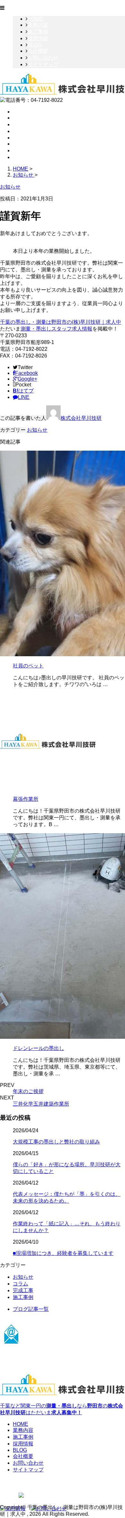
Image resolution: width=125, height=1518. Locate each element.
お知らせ (37, 430)
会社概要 (38, 51)
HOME (35, 19)
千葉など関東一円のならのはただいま (61, 1409)
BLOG (35, 45)
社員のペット (28, 665)
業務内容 (38, 25)
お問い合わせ (43, 57)
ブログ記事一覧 (31, 1309)
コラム (20, 1283)
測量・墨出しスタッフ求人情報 (56, 328)
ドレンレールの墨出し (38, 1048)
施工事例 (38, 31)
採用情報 (38, 38)
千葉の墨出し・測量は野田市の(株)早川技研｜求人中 (60, 322)
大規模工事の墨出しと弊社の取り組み (56, 1141)
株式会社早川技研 (81, 418)
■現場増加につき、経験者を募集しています (63, 1253)
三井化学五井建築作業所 (41, 1104)
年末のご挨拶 (28, 1091)
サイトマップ (43, 64)
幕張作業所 (25, 799)
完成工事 (23, 1290)
